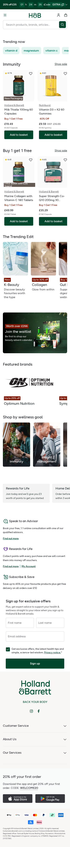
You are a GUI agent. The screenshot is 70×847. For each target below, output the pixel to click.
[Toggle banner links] (66, 4)
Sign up (35, 663)
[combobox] (31, 24)
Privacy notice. (52, 652)
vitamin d (11, 50)
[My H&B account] (58, 15)
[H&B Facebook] (38, 711)
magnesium (31, 50)
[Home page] (35, 15)
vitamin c (51, 50)
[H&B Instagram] (31, 711)
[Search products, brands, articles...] (63, 24)
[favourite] (30, 73)
